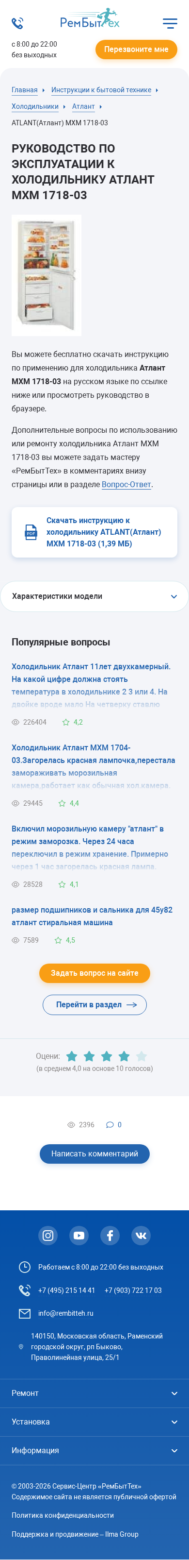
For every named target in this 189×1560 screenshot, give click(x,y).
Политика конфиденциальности (63, 1515)
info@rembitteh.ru (66, 1313)
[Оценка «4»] (124, 1056)
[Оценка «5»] (141, 1056)
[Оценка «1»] (72, 1056)
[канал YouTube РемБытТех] (79, 1235)
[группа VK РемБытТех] (141, 1235)
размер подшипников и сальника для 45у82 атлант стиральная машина (92, 916)
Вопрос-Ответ (126, 484)
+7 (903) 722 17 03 (133, 1290)
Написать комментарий (94, 1153)
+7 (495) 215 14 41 (66, 1290)
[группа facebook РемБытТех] (110, 1235)
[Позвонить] (17, 26)
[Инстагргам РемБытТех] (48, 1235)
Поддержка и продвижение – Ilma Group (75, 1534)
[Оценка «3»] (106, 1056)
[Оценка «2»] (89, 1056)
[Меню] (170, 23)
